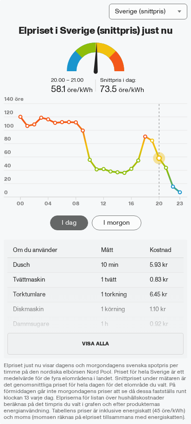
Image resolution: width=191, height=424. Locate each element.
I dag (69, 223)
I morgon (116, 223)
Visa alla (95, 344)
